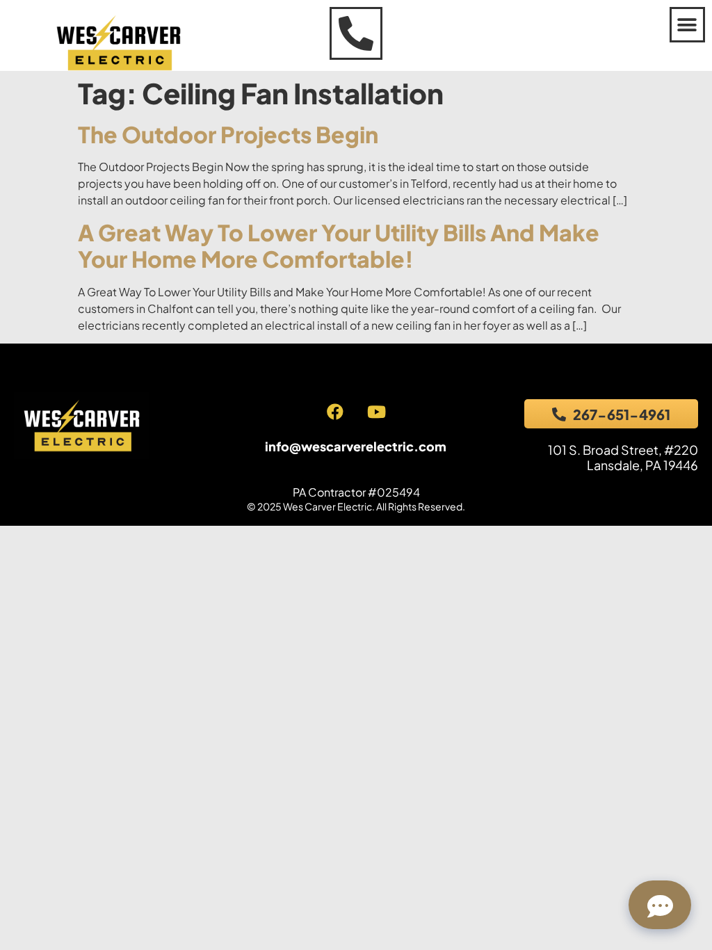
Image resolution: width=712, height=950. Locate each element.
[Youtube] (376, 411)
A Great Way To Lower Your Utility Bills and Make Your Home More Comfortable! (338, 245)
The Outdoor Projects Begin (228, 134)
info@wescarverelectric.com (355, 446)
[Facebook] (335, 411)
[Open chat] (660, 904)
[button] (687, 24)
